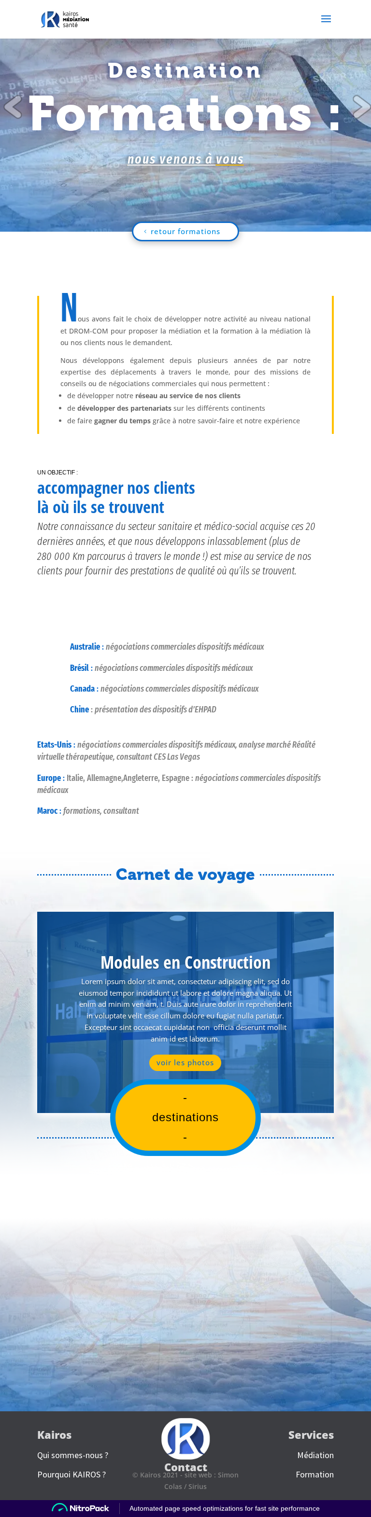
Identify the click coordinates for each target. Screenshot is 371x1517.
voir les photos (185, 1062)
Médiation (315, 1455)
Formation (315, 1474)
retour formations (185, 231)
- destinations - (185, 1117)
